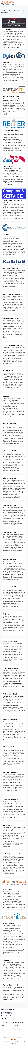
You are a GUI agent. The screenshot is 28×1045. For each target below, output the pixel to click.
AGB (14, 1036)
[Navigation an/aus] (25, 3)
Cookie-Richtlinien (17, 1038)
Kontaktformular (7, 1020)
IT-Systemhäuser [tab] (4, 11)
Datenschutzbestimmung (19, 1035)
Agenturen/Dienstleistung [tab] (15, 10)
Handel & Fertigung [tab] (25, 11)
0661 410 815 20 (7, 1024)
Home (2, 1033)
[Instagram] (12, 1027)
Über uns (3, 1035)
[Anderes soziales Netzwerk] (9, 1027)
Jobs (2, 1036)
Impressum (15, 1033)
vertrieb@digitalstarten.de (9, 1022)
